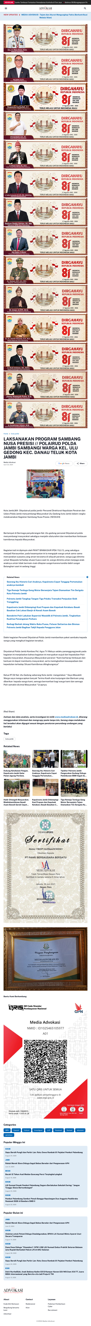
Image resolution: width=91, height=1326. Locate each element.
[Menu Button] (6, 8)
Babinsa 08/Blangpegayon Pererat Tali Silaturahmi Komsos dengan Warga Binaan (57, 2)
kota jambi (9, 739)
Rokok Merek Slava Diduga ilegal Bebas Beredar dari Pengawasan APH (37, 1163)
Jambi (7, 1160)
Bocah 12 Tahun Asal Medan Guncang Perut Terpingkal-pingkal (33, 1174)
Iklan (28, 1308)
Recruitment (52, 1310)
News (7, 1268)
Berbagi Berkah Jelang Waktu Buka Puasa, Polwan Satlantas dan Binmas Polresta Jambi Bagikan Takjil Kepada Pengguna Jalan (43, 626)
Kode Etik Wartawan (11, 1304)
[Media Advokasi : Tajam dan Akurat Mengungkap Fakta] (45, 8)
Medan (7, 1171)
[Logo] (45, 1290)
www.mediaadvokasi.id (66, 717)
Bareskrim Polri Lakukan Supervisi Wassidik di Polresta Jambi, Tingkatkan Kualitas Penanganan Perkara (44, 617)
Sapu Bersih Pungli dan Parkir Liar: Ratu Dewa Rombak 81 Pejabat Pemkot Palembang (44, 1152)
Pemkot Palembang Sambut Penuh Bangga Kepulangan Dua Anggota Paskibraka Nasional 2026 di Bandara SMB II (41, 1200)
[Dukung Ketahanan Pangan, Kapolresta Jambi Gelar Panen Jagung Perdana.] (17, 759)
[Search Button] (85, 8)
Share (82, 463)
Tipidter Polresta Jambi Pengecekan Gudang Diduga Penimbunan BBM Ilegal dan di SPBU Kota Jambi (73, 773)
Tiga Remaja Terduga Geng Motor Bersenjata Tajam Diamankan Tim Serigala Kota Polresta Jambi (45, 592)
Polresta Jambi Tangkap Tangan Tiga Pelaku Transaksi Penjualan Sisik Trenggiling (42, 600)
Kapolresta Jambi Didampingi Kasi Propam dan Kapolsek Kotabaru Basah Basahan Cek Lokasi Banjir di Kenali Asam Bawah (43, 609)
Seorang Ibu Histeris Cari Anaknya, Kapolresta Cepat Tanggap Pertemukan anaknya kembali (44, 583)
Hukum (7, 1149)
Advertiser (7, 1314)
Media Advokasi (49, 1321)
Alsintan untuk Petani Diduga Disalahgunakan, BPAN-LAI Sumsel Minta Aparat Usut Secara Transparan (43, 1235)
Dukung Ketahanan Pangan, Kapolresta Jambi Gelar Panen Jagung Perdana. (16, 773)
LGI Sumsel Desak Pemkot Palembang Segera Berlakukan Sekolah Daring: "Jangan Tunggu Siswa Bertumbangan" (42, 1186)
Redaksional (30, 1304)
